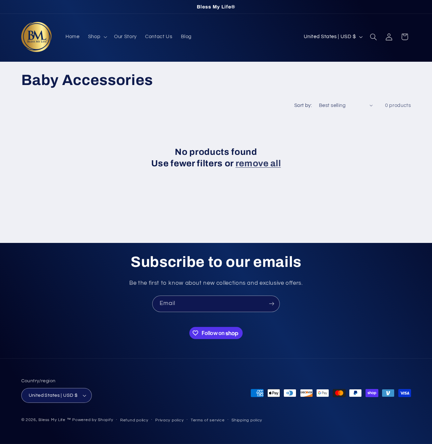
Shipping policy (247, 420)
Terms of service (208, 420)
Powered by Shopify (92, 420)
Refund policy (134, 420)
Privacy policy (169, 420)
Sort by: (303, 105)
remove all (258, 163)
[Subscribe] (271, 304)
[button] (97, 36)
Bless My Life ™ (54, 420)
